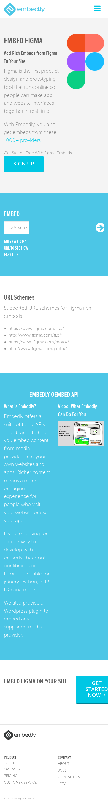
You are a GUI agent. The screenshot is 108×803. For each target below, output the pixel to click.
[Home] (24, 9)
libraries (21, 565)
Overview (12, 769)
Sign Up (23, 164)
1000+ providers (22, 140)
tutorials (12, 573)
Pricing (11, 776)
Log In (10, 763)
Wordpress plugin (23, 611)
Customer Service (20, 783)
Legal (63, 784)
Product (10, 757)
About (63, 764)
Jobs (62, 771)
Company (64, 757)
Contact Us (69, 777)
